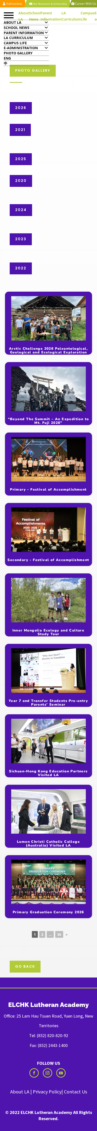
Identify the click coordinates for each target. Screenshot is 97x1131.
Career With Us (85, 3)
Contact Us (75, 1091)
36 (59, 934)
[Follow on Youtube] (61, 1073)
